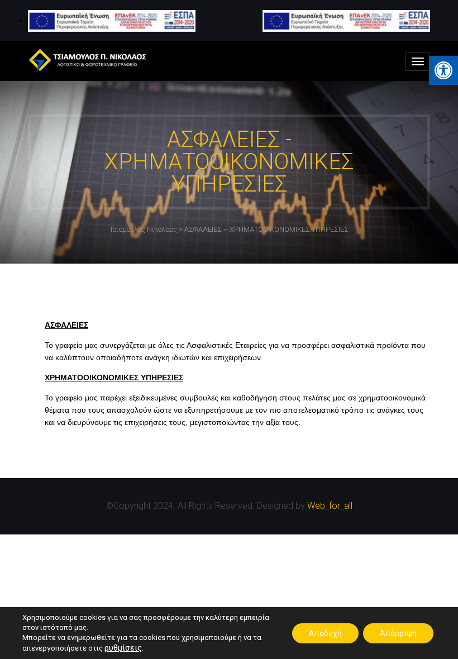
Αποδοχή (325, 633)
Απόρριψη (398, 633)
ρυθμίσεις (123, 648)
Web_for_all (329, 505)
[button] (443, 70)
